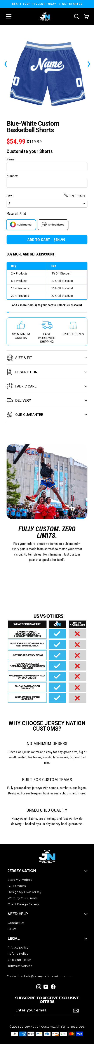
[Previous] (5, 63)
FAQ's (12, 929)
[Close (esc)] (47, 72)
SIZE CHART (76, 196)
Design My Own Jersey (25, 892)
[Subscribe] (75, 1010)
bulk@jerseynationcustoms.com (48, 976)
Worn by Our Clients (22, 898)
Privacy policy (18, 947)
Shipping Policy (19, 959)
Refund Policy (18, 953)
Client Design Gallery (23, 904)
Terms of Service (20, 966)
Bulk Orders (17, 886)
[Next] (88, 63)
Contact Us (16, 922)
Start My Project (20, 879)
